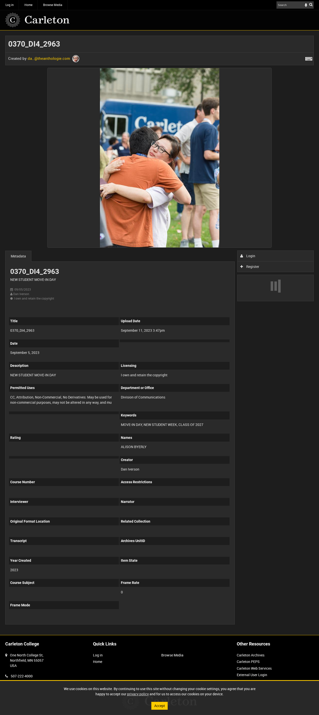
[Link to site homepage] (37, 19)
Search (311, 4)
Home (28, 5)
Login (250, 255)
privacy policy (138, 694)
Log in (9, 5)
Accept (159, 705)
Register (252, 266)
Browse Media (52, 5)
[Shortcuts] (308, 58)
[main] (159, 333)
